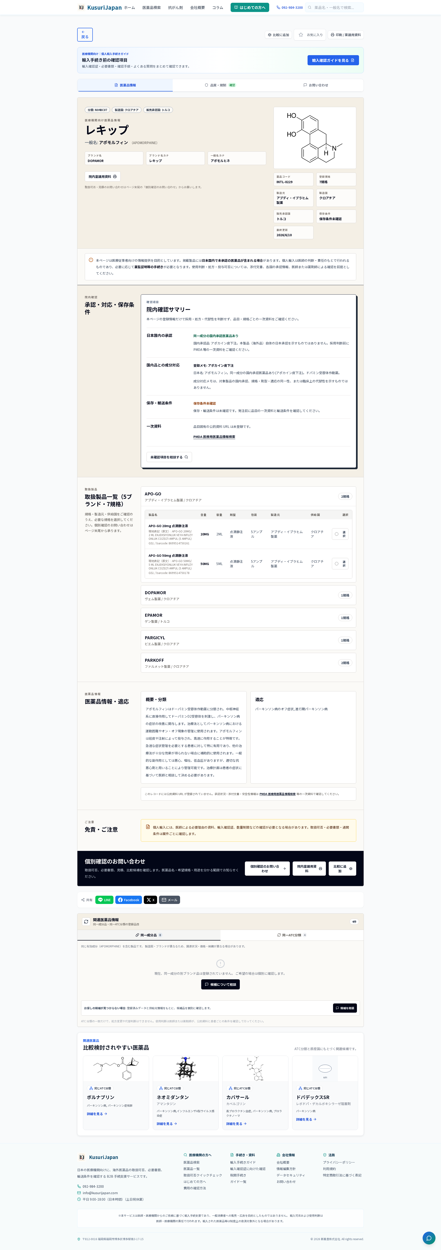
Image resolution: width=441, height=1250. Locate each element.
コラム (217, 7)
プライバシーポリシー (339, 1162)
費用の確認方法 (195, 1188)
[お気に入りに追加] (301, 35)
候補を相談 (347, 1008)
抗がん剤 (175, 7)
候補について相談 (223, 984)
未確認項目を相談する (166, 457)
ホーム (129, 7)
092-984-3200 (292, 7)
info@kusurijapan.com (100, 1192)
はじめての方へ (253, 7)
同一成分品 (151, 935)
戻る (85, 36)
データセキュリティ (291, 1175)
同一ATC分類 (293, 935)
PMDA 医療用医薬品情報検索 (214, 438)
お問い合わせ (286, 1181)
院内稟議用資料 (100, 176)
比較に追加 (281, 34)
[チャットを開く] (429, 1238)
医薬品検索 (151, 7)
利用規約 (329, 1168)
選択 (344, 534)
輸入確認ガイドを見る (330, 60)
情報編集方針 (286, 1168)
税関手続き (238, 1175)
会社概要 (197, 7)
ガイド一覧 (238, 1181)
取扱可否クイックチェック (203, 1175)
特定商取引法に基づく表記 (342, 1175)
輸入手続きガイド (243, 1162)
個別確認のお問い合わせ (264, 868)
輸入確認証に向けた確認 (248, 1168)
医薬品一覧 (192, 1168)
